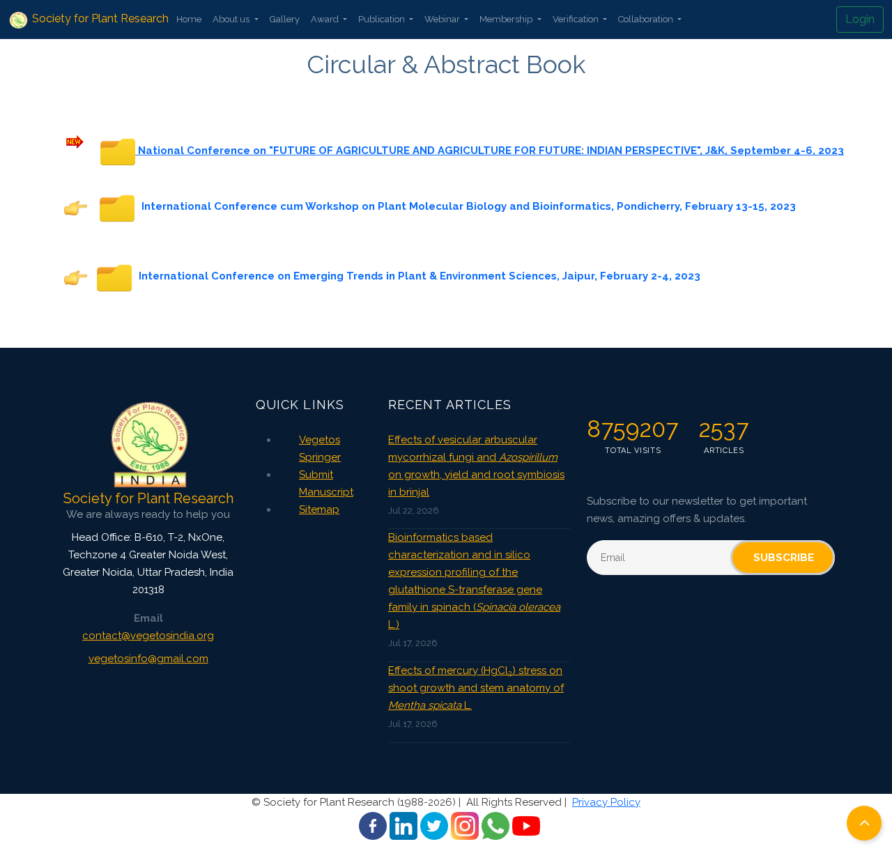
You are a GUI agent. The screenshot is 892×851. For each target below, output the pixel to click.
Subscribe (783, 557)
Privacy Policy (606, 802)
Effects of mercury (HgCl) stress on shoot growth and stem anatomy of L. (476, 688)
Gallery (285, 19)
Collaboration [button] (646, 19)
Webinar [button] (443, 19)
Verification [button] (577, 19)
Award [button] (326, 19)
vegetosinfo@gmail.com (148, 658)
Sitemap (319, 509)
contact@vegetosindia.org (148, 635)
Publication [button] (382, 19)
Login (860, 19)
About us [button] (232, 19)
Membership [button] (507, 19)
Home (188, 19)
